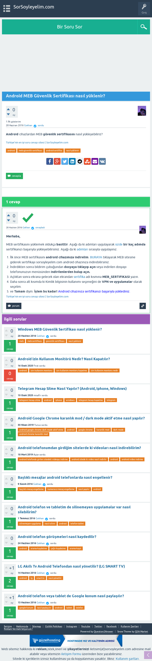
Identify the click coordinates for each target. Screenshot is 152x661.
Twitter (98, 626)
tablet (69, 607)
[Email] (94, 161)
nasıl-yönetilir (55, 578)
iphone (58, 400)
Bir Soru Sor (69, 26)
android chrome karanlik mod (33, 434)
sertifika (79, 276)
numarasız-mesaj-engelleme (61, 489)
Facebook (111, 626)
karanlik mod (103, 430)
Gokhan (41, 336)
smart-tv (40, 578)
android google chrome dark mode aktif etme (41, 430)
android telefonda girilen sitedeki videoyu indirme (43, 459)
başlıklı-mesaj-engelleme (31, 489)
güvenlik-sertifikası (55, 341)
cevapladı (40, 227)
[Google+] (57, 161)
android (11, 150)
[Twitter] (64, 161)
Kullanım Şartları (130, 626)
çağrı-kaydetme (58, 548)
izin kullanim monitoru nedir (104, 370)
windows (70, 400)
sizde (119, 244)
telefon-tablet (77, 523)
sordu (41, 125)
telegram (111, 400)
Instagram (71, 626)
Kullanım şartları (127, 658)
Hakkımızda (22, 626)
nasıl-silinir (50, 523)
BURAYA (96, 257)
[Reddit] (79, 161)
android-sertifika (54, 150)
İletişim (8, 626)
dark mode (118, 430)
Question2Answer (103, 631)
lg (31, 578)
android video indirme (132, 459)
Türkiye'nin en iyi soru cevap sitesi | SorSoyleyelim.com (37, 142)
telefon (79, 607)
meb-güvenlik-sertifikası (30, 150)
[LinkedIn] (72, 161)
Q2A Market (141, 631)
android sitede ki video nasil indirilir (89, 459)
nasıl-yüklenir (72, 150)
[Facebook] (49, 161)
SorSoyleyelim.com (33, 6)
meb (21, 341)
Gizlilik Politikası (53, 626)
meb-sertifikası (35, 341)
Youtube (85, 626)
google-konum (26, 607)
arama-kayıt (75, 548)
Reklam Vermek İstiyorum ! (18, 629)
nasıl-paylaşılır (44, 607)
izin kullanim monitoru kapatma (71, 370)
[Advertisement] (76, 64)
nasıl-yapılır (83, 489)
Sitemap (36, 626)
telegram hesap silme (29, 400)
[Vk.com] (102, 161)
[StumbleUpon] (87, 161)
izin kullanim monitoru (41, 370)
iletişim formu (71, 654)
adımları (82, 249)
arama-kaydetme (39, 548)
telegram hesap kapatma (91, 400)
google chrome (85, 430)
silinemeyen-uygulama (30, 523)
